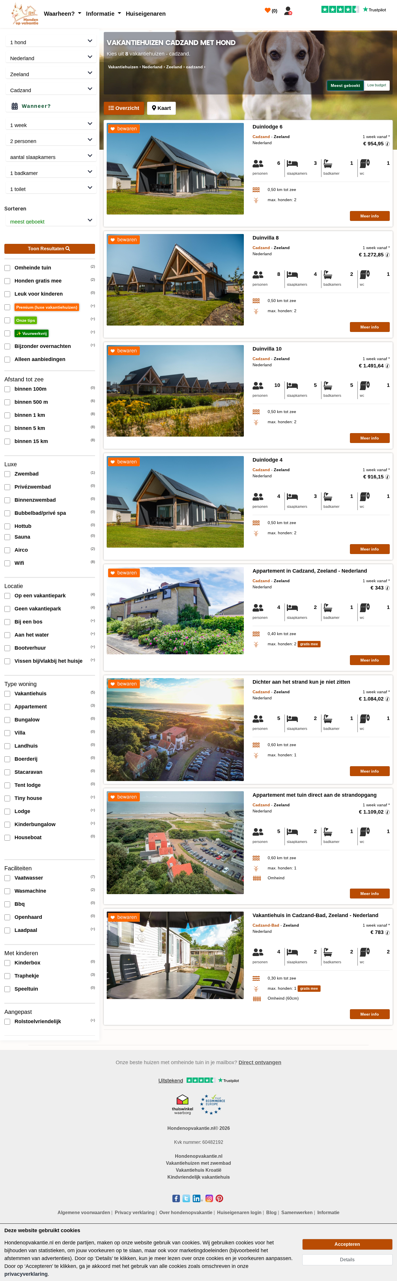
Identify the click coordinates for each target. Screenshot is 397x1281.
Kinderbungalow (35, 824)
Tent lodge (28, 785)
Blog (271, 1212)
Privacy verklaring (135, 1212)
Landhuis (26, 746)
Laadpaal (26, 930)
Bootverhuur (30, 648)
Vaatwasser (29, 878)
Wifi (19, 563)
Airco (21, 550)
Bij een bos (28, 622)
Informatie (101, 13)
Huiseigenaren (146, 13)
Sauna (22, 537)
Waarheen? (60, 13)
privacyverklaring (26, 1274)
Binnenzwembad (35, 500)
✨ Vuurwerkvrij (31, 333)
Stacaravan (28, 772)
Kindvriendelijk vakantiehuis (198, 1177)
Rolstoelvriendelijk (38, 1021)
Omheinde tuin (33, 268)
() (274, 10)
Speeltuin (26, 989)
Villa (20, 733)
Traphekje (27, 976)
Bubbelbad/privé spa (40, 513)
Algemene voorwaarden (84, 1212)
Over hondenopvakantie (185, 1212)
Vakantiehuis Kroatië (198, 1170)
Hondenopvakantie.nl (198, 1156)
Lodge (22, 811)
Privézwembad (33, 487)
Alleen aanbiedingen (40, 359)
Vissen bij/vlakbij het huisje (49, 661)
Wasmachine (30, 891)
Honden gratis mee (38, 281)
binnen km (30, 415)
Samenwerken (297, 1212)
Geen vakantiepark (38, 609)
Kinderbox (27, 963)
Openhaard (28, 917)
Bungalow (27, 720)
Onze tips (25, 320)
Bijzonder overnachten (43, 346)
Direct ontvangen (260, 1062)
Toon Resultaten (46, 248)
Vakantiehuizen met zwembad (198, 1163)
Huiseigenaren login (239, 1212)
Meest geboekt (345, 85)
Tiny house (28, 798)
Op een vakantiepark (40, 595)
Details (347, 1259)
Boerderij (26, 759)
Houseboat (28, 837)
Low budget (376, 85)
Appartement (31, 707)
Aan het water (32, 635)
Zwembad (27, 474)
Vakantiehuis (31, 693)
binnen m (31, 389)
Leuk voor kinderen (39, 294)
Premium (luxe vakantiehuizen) (46, 307)
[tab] (124, 108)
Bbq (20, 904)
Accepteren (347, 1244)
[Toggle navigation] (302, 9)
